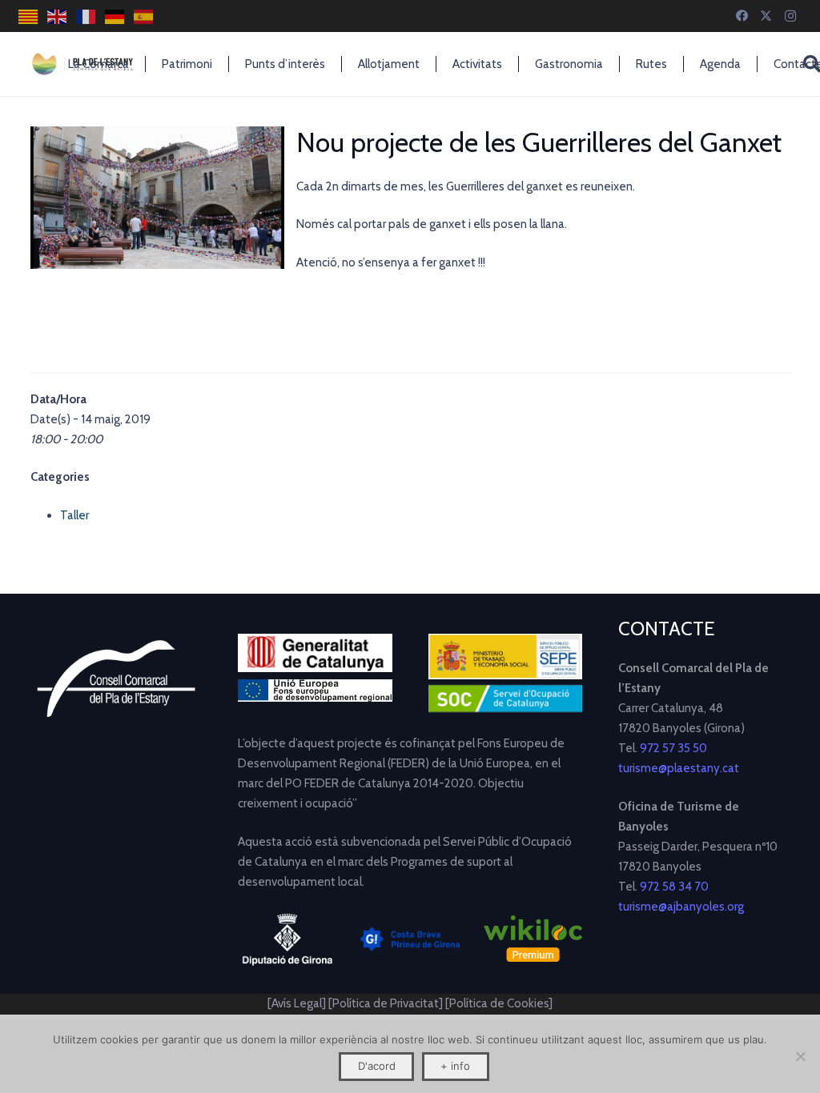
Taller (74, 515)
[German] (115, 16)
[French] (86, 16)
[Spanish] (144, 16)
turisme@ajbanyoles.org (681, 906)
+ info (455, 1065)
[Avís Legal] (296, 1003)
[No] (800, 1056)
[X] (766, 16)
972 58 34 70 (674, 886)
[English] (57, 16)
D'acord (377, 1065)
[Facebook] (742, 16)
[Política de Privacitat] (386, 1003)
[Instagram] (790, 16)
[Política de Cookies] (499, 1003)
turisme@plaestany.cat (678, 768)
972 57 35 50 (673, 748)
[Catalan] (28, 16)
